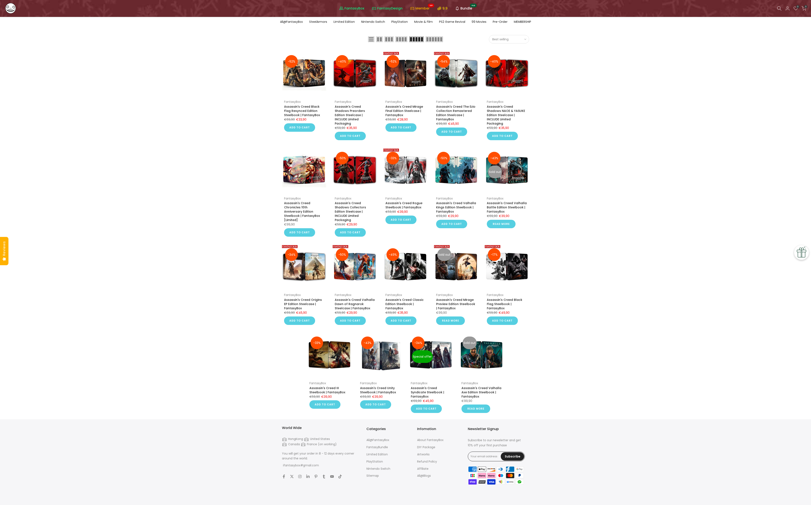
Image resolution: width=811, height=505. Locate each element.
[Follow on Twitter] (292, 476)
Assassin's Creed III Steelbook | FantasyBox (327, 390)
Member (424, 8)
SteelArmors (318, 22)
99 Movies (479, 22)
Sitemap (372, 476)
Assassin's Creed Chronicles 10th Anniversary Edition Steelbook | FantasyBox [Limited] (302, 211)
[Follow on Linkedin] (308, 476)
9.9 (445, 8)
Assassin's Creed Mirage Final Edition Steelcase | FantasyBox (404, 111)
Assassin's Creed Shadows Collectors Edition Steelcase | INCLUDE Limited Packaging (350, 211)
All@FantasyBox (291, 22)
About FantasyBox (430, 440)
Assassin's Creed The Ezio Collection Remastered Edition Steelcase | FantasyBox (455, 113)
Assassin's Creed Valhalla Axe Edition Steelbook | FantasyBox (481, 392)
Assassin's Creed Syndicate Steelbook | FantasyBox (427, 392)
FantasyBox (354, 8)
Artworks (423, 454)
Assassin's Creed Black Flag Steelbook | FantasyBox (504, 304)
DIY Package (426, 447)
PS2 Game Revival (452, 22)
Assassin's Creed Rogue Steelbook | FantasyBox (403, 205)
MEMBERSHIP (522, 22)
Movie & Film (423, 22)
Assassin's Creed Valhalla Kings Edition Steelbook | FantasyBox (456, 207)
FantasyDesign (390, 8)
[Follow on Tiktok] (340, 476)
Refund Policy (427, 462)
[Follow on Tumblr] (324, 476)
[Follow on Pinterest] (316, 476)
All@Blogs (424, 476)
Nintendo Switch (373, 22)
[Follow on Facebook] (284, 476)
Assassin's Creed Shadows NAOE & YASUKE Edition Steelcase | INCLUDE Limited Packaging (506, 115)
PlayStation (399, 22)
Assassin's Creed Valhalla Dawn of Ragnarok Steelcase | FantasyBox (355, 304)
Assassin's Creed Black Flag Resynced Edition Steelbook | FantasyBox (302, 111)
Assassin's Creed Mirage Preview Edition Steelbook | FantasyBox (455, 304)
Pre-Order (500, 22)
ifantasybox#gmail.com (301, 465)
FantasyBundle (377, 447)
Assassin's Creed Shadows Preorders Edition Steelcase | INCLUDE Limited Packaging (350, 115)
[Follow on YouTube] (332, 476)
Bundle (467, 8)
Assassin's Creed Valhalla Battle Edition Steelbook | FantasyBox (507, 207)
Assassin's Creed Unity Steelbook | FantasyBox (378, 390)
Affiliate (423, 469)
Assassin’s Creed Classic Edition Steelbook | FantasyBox (404, 304)
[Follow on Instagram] (300, 476)
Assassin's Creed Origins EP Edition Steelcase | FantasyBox (303, 304)
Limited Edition (344, 22)
